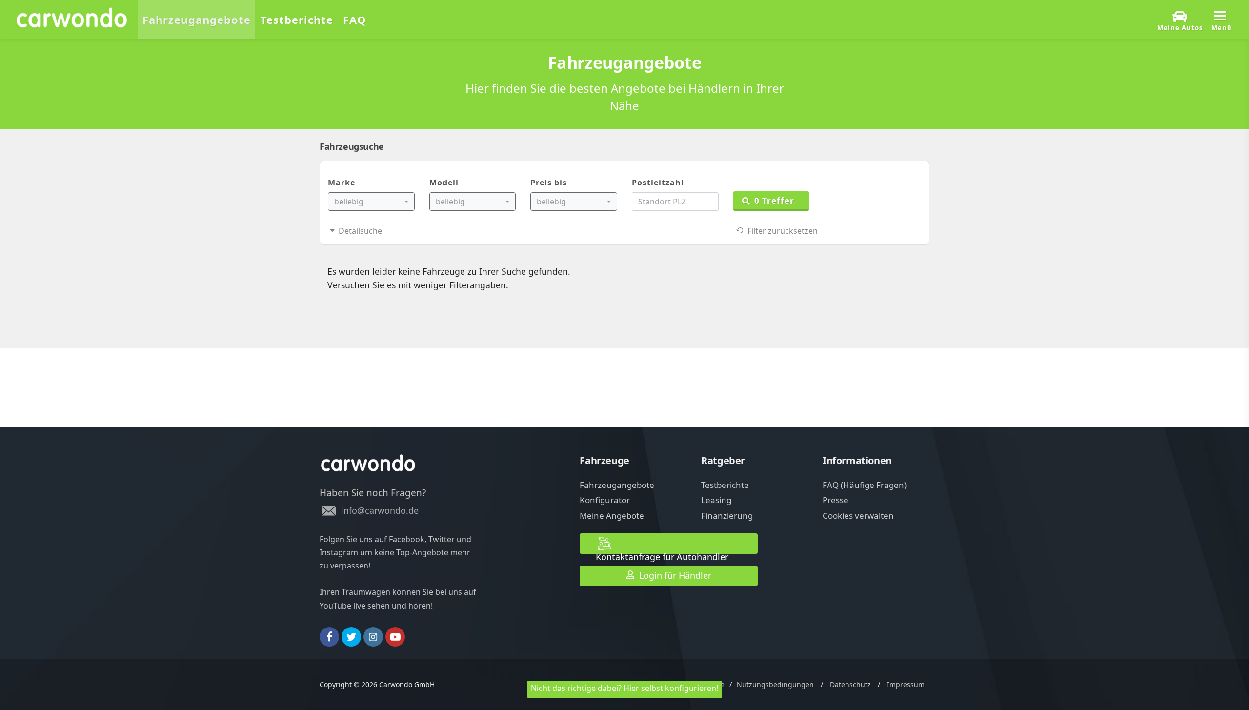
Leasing (716, 500)
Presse (835, 500)
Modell (444, 182)
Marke (341, 182)
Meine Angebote (612, 515)
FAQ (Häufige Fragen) (865, 484)
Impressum (906, 684)
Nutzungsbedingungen (775, 684)
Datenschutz (850, 684)
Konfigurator (605, 500)
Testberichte (725, 484)
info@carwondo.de (380, 510)
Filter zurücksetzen (781, 230)
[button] (371, 201)
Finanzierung (727, 515)
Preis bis (548, 182)
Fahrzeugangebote (617, 484)
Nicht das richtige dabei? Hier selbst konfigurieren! (624, 688)
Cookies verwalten (858, 515)
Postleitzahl (658, 182)
